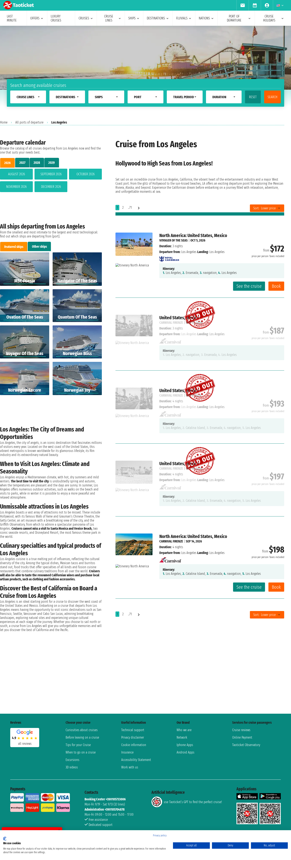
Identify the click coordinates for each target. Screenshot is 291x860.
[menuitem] (242, 5)
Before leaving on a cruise (82, 737)
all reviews (25, 744)
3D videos (72, 767)
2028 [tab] (37, 163)
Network (182, 737)
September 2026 (51, 174)
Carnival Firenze (171, 541)
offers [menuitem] (34, 18)
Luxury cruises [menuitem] (56, 18)
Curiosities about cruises (82, 730)
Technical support (132, 730)
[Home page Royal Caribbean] (169, 258)
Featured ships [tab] (13, 247)
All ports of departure (29, 122)
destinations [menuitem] (156, 18)
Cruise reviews (241, 730)
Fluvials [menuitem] (181, 18)
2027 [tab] (22, 163)
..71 (130, 208)
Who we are (184, 730)
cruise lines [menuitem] (108, 18)
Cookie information (133, 745)
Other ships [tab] (39, 246)
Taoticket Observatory (246, 745)
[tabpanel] (51, 181)
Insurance (127, 752)
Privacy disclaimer (132, 737)
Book (276, 286)
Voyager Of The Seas (173, 240)
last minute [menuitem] (12, 18)
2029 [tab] (51, 163)
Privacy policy (160, 835)
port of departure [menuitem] (234, 18)
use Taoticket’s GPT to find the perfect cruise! (193, 802)
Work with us (129, 767)
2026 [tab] (7, 163)
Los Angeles (188, 252)
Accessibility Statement (136, 760)
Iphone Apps (185, 745)
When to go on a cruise (81, 752)
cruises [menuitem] (84, 18)
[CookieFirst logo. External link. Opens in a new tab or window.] (4, 839)
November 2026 (16, 187)
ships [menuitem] (131, 18)
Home (3, 122)
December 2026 (51, 187)
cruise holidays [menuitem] (269, 18)
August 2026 (16, 174)
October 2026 (85, 174)
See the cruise (249, 286)
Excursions (72, 760)
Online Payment (242, 737)
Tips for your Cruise (78, 745)
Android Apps (185, 752)
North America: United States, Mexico (193, 235)
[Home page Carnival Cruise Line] (170, 559)
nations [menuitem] (204, 18)
